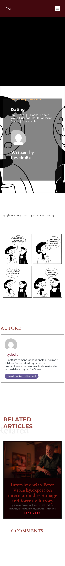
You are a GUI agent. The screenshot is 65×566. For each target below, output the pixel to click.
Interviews (22, 508)
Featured (13, 508)
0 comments (34, 99)
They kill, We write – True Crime (42, 508)
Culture (50, 505)
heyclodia (21, 158)
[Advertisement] (32, 51)
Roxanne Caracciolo (23, 505)
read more (32, 513)
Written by (22, 152)
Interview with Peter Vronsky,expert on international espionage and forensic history (32, 493)
